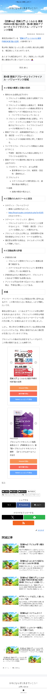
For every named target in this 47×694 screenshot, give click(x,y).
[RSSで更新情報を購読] (23, 523)
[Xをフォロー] (12, 517)
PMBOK (32, 491)
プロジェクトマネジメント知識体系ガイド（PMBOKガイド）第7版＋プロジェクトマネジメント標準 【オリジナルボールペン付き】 (23, 448)
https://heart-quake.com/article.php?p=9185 (25, 213)
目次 (21, 68)
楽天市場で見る (23, 394)
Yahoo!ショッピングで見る (23, 399)
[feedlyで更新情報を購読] (34, 517)
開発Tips (23, 491)
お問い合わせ (23, 687)
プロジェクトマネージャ (31, 495)
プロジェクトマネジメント (12, 495)
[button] (38, 505)
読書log (14, 491)
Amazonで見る (23, 388)
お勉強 (6, 491)
